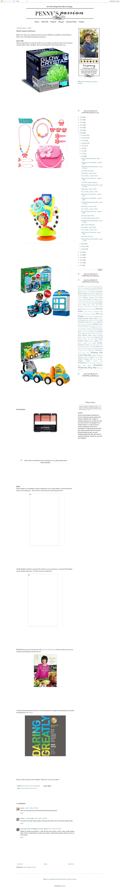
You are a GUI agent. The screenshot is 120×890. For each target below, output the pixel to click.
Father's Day (88, 309)
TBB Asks (91, 350)
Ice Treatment (82, 328)
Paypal (89, 339)
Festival (79, 314)
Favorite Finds (33, 788)
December (84, 135)
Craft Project (99, 301)
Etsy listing (93, 306)
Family (79, 309)
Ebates (89, 304)
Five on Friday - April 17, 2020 (89, 191)
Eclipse (93, 304)
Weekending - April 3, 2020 (88, 227)
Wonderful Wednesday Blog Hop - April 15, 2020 (91, 203)
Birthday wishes (86, 292)
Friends (83, 320)
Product (100, 339)
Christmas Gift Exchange (96, 297)
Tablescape (99, 348)
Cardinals (84, 295)
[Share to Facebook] (49, 786)
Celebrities (91, 295)
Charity (96, 295)
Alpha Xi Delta (81, 288)
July (82, 148)
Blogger (63, 886)
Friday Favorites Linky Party (87, 318)
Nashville (100, 335)
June (82, 151)
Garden (86, 320)
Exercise (98, 306)
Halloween (99, 322)
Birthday (80, 292)
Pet (92, 339)
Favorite (93, 309)
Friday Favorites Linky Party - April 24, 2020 (91, 179)
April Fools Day (84, 290)
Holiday (95, 324)
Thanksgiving (98, 350)
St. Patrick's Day (98, 346)
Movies (84, 335)
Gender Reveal (91, 320)
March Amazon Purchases (88, 225)
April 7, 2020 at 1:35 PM (31, 808)
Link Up (82, 331)
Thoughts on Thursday (97, 355)
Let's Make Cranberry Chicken (89, 182)
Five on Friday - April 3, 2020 (89, 230)
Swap (95, 348)
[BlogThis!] (46, 786)
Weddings (88, 361)
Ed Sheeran (99, 304)
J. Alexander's (89, 328)
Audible (30, 712)
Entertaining (80, 306)
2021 (81, 130)
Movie (79, 335)
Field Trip (84, 314)
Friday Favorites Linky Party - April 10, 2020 (91, 212)
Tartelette (85, 350)
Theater (79, 353)
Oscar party (90, 337)
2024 (81, 122)
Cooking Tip (87, 301)
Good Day (94, 322)
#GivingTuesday (81, 286)
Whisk (79, 365)
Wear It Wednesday (97, 359)
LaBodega (89, 329)
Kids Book (80, 329)
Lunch (88, 331)
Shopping (87, 345)
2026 (81, 117)
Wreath (98, 368)
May (82, 153)
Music (90, 335)
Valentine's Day (87, 359)
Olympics (85, 337)
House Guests (97, 326)
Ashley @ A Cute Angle (27, 818)
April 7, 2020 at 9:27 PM (54, 828)
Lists (85, 331)
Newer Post (20, 864)
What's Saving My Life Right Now (94, 363)
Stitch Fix (80, 348)
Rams (90, 343)
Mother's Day (99, 333)
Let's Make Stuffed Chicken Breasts (90, 218)
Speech (94, 345)
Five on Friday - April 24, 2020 (89, 176)
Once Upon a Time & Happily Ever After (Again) (34, 829)
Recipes (99, 343)
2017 (81, 257)
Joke (93, 328)
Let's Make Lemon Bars (87, 171)
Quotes (85, 343)
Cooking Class (81, 301)
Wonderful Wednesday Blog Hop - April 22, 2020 (91, 185)
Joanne (22, 808)
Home (45, 864)
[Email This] (44, 786)
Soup (91, 345)
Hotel (93, 326)
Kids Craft (85, 329)
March (83, 244)
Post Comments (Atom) (29, 867)
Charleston (100, 295)
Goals (90, 322)
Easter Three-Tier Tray (87, 236)
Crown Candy (81, 303)
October (83, 140)
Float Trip (86, 316)
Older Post (71, 864)
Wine (84, 365)
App (79, 290)
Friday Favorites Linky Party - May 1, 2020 (91, 159)
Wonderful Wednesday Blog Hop (90, 366)
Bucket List (99, 294)
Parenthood (80, 339)
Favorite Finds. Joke (89, 311)
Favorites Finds (98, 311)
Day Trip (86, 303)
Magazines (92, 331)
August (83, 145)
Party (85, 339)
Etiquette (89, 306)
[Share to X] (47, 786)
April (82, 156)
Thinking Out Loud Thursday (90, 353)
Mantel (100, 331)
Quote (97, 341)
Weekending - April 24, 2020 (88, 173)
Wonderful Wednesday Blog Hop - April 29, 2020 (91, 167)
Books (86, 294)
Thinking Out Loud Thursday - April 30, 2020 (91, 163)
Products (81, 341)
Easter (84, 304)
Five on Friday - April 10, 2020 (89, 209)
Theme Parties (85, 353)
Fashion (84, 309)
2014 (81, 265)
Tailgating (80, 350)
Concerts (89, 299)
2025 (81, 120)
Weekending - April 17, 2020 (88, 189)
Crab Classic (93, 301)
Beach (101, 290)
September (84, 143)
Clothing (80, 299)
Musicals (95, 335)
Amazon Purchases (25, 788)
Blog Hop (92, 292)
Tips (88, 357)
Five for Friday (91, 314)
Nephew (80, 337)
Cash (88, 295)
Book (97, 292)
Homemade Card (87, 326)
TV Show (100, 357)
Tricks (95, 357)
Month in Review (82, 333)
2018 (81, 255)
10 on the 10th (88, 286)
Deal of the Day (92, 303)
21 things (100, 286)
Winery (89, 365)
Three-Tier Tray (82, 357)
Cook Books (95, 299)
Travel (92, 357)
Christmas (85, 297)
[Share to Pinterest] (50, 786)
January (83, 249)
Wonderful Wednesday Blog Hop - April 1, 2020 (91, 239)
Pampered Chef (98, 337)
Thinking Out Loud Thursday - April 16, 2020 (91, 199)
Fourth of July (91, 316)
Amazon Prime (88, 288)
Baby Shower (91, 290)
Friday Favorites (98, 316)
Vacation (80, 359)
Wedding (80, 361)
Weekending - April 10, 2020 (88, 206)
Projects (87, 341)
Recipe (94, 343)
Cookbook (100, 299)
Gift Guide (97, 320)
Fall (101, 306)
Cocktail (84, 299)
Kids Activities (98, 328)
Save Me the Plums (48, 649)
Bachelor (97, 290)
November (84, 138)
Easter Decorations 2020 (87, 215)
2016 (81, 260)
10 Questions (95, 286)
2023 (81, 125)
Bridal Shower (91, 294)
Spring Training (85, 346)
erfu (85, 306)
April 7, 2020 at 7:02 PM (40, 818)
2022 (81, 127)
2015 (81, 262)
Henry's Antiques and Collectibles (85, 324)
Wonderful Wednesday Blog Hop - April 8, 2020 (91, 221)
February (83, 246)
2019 (81, 252)
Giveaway (85, 322)
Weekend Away (97, 361)
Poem (95, 339)
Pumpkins (92, 341)
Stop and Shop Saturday (88, 348)
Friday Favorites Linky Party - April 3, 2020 (91, 233)
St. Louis (91, 346)
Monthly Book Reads (91, 333)
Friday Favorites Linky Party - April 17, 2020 (91, 194)
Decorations (99, 303)
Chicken (79, 297)
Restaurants (81, 345)
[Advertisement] (46, 797)
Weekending (82, 363)
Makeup (97, 331)
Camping (80, 295)
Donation (80, 304)
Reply (21, 813)
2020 (81, 133)
